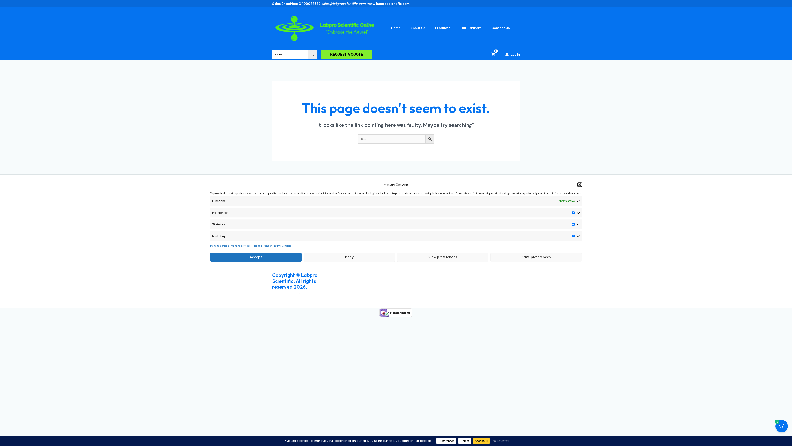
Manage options (219, 245)
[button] (580, 185)
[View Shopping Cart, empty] (493, 54)
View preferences (442, 257)
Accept (256, 257)
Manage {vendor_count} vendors (272, 245)
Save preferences (536, 257)
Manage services (241, 245)
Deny (349, 257)
